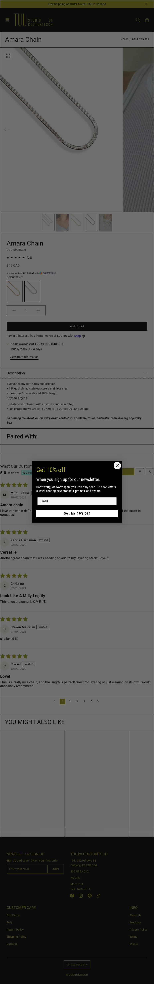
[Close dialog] (117, 465)
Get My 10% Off (77, 513)
